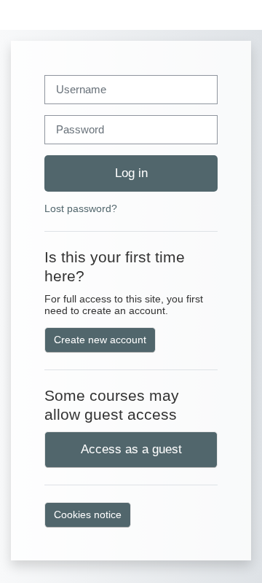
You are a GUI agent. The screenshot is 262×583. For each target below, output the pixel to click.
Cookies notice (88, 514)
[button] (237, 14)
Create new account (100, 339)
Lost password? (80, 208)
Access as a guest (131, 449)
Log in (131, 172)
